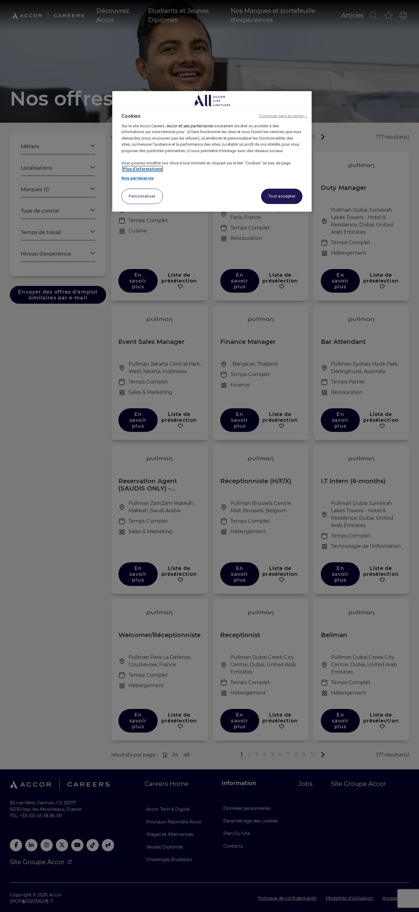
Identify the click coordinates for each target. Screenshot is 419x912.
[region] (212, 151)
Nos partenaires (137, 178)
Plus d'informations (142, 169)
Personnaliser (142, 196)
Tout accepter (281, 196)
